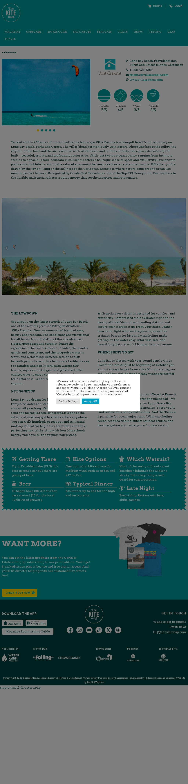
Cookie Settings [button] (68, 401)
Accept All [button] (90, 401)
